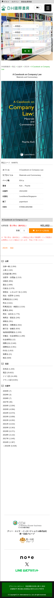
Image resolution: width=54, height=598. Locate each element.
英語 (11, 248)
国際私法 (6, 347)
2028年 (6, 398)
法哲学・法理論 (9, 277)
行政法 (5, 288)
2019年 (6, 431)
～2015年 (6, 446)
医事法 (5, 310)
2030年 (6, 391)
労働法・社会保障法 (11, 336)
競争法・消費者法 (10, 325)
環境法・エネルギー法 (11, 292)
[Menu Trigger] (47, 7)
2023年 (6, 417)
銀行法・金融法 (9, 329)
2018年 (6, 435)
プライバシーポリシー (16, 586)
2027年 (6, 402)
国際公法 (6, 343)
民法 (4, 303)
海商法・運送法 (9, 318)
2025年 (6, 409)
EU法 (5, 350)
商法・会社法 (8, 314)
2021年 (5, 248)
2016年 (6, 442)
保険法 (5, 321)
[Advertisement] (27, 485)
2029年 (6, 395)
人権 (4, 270)
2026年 (6, 406)
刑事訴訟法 (7, 299)
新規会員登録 (26, 2)
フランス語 (7, 380)
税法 (4, 358)
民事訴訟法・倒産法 (11, 307)
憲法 (4, 285)
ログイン (15, 2)
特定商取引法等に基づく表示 (35, 586)
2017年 (6, 438)
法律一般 (6, 266)
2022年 (6, 420)
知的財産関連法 (9, 332)
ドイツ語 (6, 376)
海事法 (5, 354)
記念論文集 (7, 274)
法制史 (5, 281)
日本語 (5, 369)
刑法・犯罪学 (8, 296)
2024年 (6, 413)
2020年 (6, 428)
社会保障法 (7, 340)
